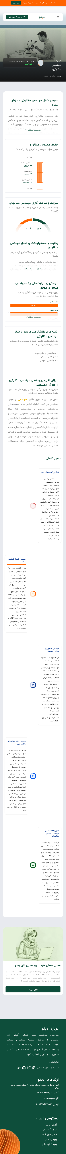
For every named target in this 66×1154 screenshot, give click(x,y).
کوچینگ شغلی (49, 1129)
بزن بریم (33, 989)
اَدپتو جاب (51, 1125)
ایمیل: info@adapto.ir (47, 1104)
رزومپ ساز (51, 1139)
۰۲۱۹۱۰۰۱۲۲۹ (49, 1098)
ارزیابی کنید (29, 64)
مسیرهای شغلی (49, 1134)
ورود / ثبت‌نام (50, 1144)
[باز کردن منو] (58, 17)
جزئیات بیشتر (34, 130)
